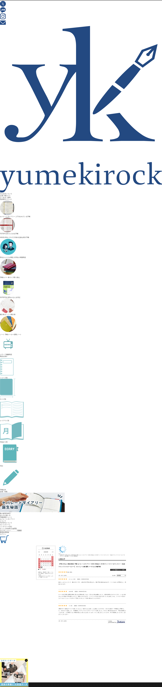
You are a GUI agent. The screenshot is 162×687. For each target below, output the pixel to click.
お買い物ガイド (5, 195)
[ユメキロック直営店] (81, 192)
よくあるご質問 (5, 197)
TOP (59, 553)
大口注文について (6, 194)
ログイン (3, 534)
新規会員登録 (4, 532)
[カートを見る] (4, 542)
